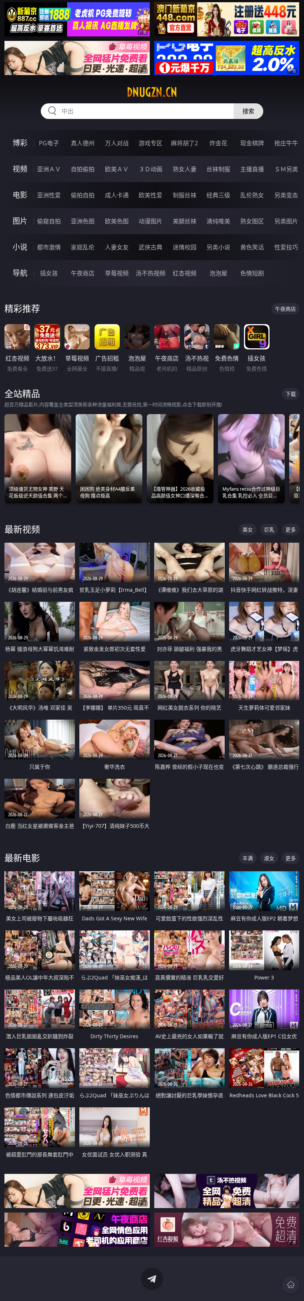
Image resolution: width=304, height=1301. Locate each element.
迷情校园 (184, 247)
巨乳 (269, 529)
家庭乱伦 (83, 247)
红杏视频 (184, 273)
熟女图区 (252, 221)
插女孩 (49, 273)
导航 (20, 273)
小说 (20, 247)
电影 (20, 195)
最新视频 (22, 529)
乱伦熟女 (252, 195)
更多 (290, 529)
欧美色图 (117, 221)
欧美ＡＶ (117, 169)
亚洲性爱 (49, 195)
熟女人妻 (184, 169)
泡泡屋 (218, 273)
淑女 (269, 858)
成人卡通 (117, 195)
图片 (20, 221)
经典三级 (218, 195)
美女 (247, 529)
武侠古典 (150, 247)
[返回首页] (291, 1285)
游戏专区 (150, 143)
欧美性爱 (150, 195)
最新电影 (22, 858)
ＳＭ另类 (286, 169)
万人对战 (117, 143)
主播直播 (252, 169)
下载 (290, 393)
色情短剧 (252, 273)
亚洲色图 (83, 221)
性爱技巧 (286, 247)
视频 (20, 169)
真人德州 (83, 143)
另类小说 (218, 247)
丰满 (247, 858)
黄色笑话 (252, 247)
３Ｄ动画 (150, 169)
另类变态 (286, 195)
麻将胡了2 (184, 143)
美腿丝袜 (184, 221)
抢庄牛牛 (286, 143)
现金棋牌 (252, 143)
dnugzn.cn (152, 92)
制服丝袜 (184, 195)
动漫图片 (150, 221)
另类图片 (286, 221)
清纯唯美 (218, 221)
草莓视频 (117, 273)
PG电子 (49, 143)
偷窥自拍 (49, 221)
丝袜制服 (218, 169)
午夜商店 (83, 273)
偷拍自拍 (83, 195)
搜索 (248, 111)
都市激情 (49, 247)
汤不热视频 (150, 273)
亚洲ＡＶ (49, 169)
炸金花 (218, 143)
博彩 (20, 143)
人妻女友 (117, 247)
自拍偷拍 (83, 169)
